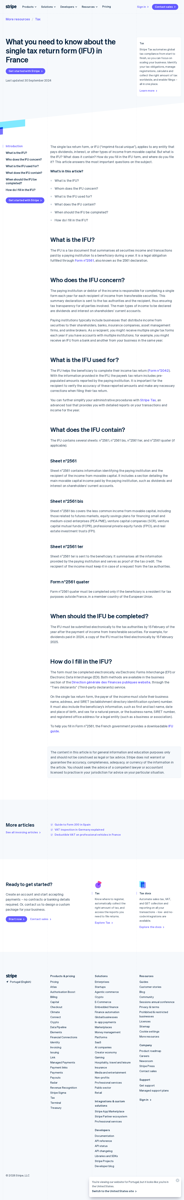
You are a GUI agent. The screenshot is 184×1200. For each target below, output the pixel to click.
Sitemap (144, 1026)
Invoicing (55, 1047)
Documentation (104, 1136)
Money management (108, 1032)
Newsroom (146, 1061)
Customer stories (150, 987)
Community (146, 997)
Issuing (54, 1052)
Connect (55, 1017)
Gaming (99, 1057)
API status (101, 1146)
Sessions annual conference (156, 1002)
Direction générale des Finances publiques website (111, 682)
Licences (145, 1021)
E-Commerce (103, 1002)
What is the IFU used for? (22, 166)
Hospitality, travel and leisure (113, 1062)
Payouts (55, 1077)
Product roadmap (150, 1051)
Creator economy (106, 1052)
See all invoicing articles (22, 832)
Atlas (53, 987)
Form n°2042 (159, 370)
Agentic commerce (107, 992)
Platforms (101, 1037)
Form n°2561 (84, 260)
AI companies (103, 1047)
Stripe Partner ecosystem (111, 1116)
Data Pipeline (58, 1027)
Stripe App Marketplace (109, 1111)
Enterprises (102, 982)
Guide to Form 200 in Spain (73, 824)
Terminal (55, 1102)
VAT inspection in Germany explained (79, 829)
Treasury (56, 1107)
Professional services (108, 1082)
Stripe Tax (148, 400)
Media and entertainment (110, 1072)
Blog (142, 992)
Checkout (56, 1007)
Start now (15, 919)
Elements (56, 1032)
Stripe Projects (104, 1161)
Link (52, 1057)
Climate (55, 1012)
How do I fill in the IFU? (20, 190)
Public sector (103, 1087)
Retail (98, 1092)
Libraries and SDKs (106, 1156)
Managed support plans (154, 1090)
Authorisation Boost (62, 992)
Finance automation (107, 1012)
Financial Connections (63, 1037)
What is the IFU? (16, 153)
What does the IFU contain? (24, 173)
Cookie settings (149, 1031)
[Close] (177, 1181)
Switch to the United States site (113, 1191)
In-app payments (105, 1022)
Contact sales (164, 6)
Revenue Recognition (63, 1087)
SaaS (98, 1042)
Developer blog (104, 1166)
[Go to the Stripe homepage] (10, 976)
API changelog (104, 1151)
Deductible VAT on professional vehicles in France (88, 834)
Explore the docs (150, 927)
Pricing (106, 6)
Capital (54, 1002)
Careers (144, 1056)
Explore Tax (102, 922)
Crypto (54, 1022)
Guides (143, 982)
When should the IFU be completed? (21, 181)
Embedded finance (106, 1007)
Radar (54, 1082)
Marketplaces (103, 1027)
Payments (56, 1072)
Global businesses (106, 1017)
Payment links (59, 1067)
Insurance (101, 1067)
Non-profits (102, 1077)
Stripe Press (147, 1066)
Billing (53, 997)
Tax (37, 19)
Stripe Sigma (58, 1092)
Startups (100, 987)
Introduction (14, 146)
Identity (55, 1042)
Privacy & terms (149, 1007)
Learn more (147, 90)
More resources (18, 19)
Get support (147, 1085)
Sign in (141, 6)
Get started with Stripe (24, 71)
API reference (103, 1141)
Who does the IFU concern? (24, 159)
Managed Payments (62, 1062)
